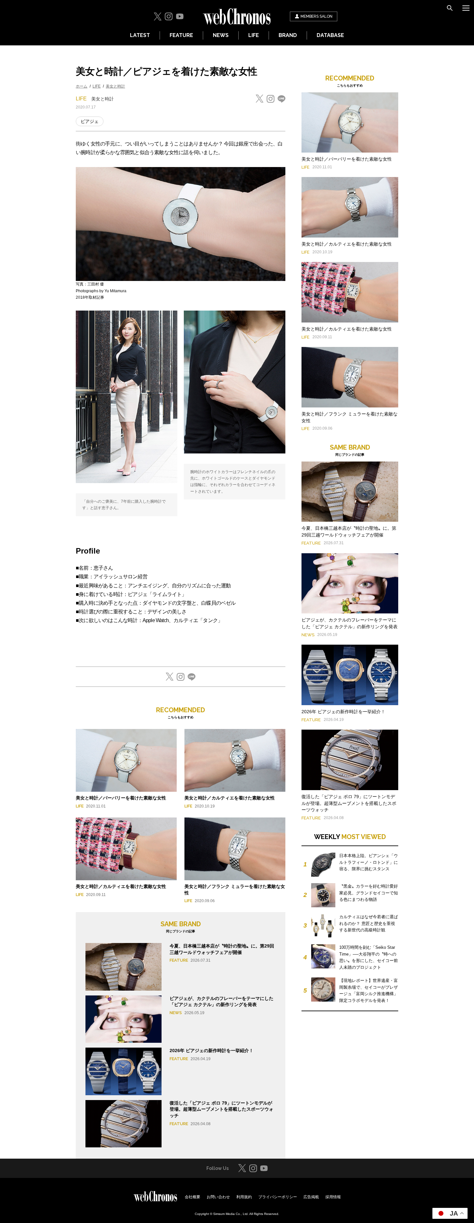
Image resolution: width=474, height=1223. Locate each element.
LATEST (140, 35)
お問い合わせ (218, 1197)
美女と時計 (115, 86)
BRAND (288, 35)
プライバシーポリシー (277, 1197)
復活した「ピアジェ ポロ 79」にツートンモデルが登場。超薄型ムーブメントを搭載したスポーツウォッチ (221, 1109)
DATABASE (330, 35)
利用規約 (244, 1197)
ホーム (81, 86)
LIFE (253, 35)
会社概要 (192, 1197)
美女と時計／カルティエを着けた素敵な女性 (229, 797)
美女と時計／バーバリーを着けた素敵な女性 (121, 797)
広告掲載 (311, 1197)
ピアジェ (90, 121)
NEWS (221, 35)
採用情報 (333, 1197)
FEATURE (181, 35)
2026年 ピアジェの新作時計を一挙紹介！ (211, 1050)
